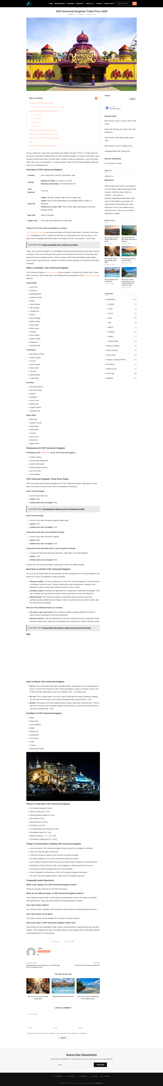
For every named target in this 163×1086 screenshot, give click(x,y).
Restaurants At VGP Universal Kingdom (42, 130)
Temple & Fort (121, 369)
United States (122, 341)
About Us (89, 3)
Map (31, 142)
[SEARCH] (134, 3)
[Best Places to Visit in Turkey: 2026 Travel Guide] (112, 230)
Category (79, 3)
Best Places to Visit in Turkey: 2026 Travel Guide (112, 239)
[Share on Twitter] (70, 941)
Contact (99, 3)
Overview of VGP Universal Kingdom (42, 103)
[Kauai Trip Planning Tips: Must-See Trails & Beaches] (129, 230)
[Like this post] (65, 941)
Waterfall (121, 378)
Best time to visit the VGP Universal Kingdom (44, 138)
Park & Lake (121, 355)
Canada (122, 304)
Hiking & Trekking (121, 346)
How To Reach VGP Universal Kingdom (42, 145)
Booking (71, 3)
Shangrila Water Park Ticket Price (63, 996)
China (122, 309)
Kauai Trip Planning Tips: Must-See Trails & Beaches (129, 239)
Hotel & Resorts (121, 350)
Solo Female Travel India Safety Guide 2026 (111, 260)
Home (51, 3)
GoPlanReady (99, 1083)
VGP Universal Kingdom (35, 232)
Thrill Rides (37, 118)
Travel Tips (121, 373)
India (28, 235)
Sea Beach (121, 364)
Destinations (60, 3)
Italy (122, 323)
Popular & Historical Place (121, 360)
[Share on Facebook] (68, 941)
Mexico (122, 327)
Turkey (122, 336)
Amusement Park (51, 272)
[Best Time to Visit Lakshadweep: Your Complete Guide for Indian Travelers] (88, 986)
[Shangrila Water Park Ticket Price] (63, 986)
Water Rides (38, 126)
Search (107, 96)
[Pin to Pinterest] (72, 941)
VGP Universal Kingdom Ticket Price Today (44, 134)
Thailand (122, 332)
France (122, 313)
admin (71, 14)
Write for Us (109, 3)
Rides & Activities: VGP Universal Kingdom (44, 111)
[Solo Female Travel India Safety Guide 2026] (38, 986)
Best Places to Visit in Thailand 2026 (118, 146)
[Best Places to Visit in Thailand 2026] (129, 251)
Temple (46, 836)
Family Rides (38, 115)
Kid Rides (37, 122)
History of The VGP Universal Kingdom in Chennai (49, 107)
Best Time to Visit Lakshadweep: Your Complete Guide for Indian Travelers (128, 282)
